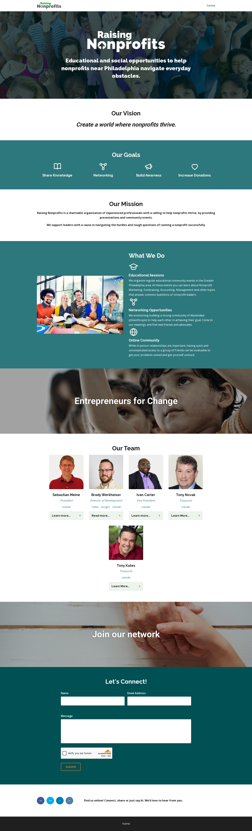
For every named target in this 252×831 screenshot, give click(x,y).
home (211, 5)
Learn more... (61, 515)
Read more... (101, 515)
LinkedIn (66, 507)
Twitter (95, 507)
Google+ (105, 507)
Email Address (136, 693)
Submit (71, 767)
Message (67, 716)
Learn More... (180, 515)
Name (65, 693)
